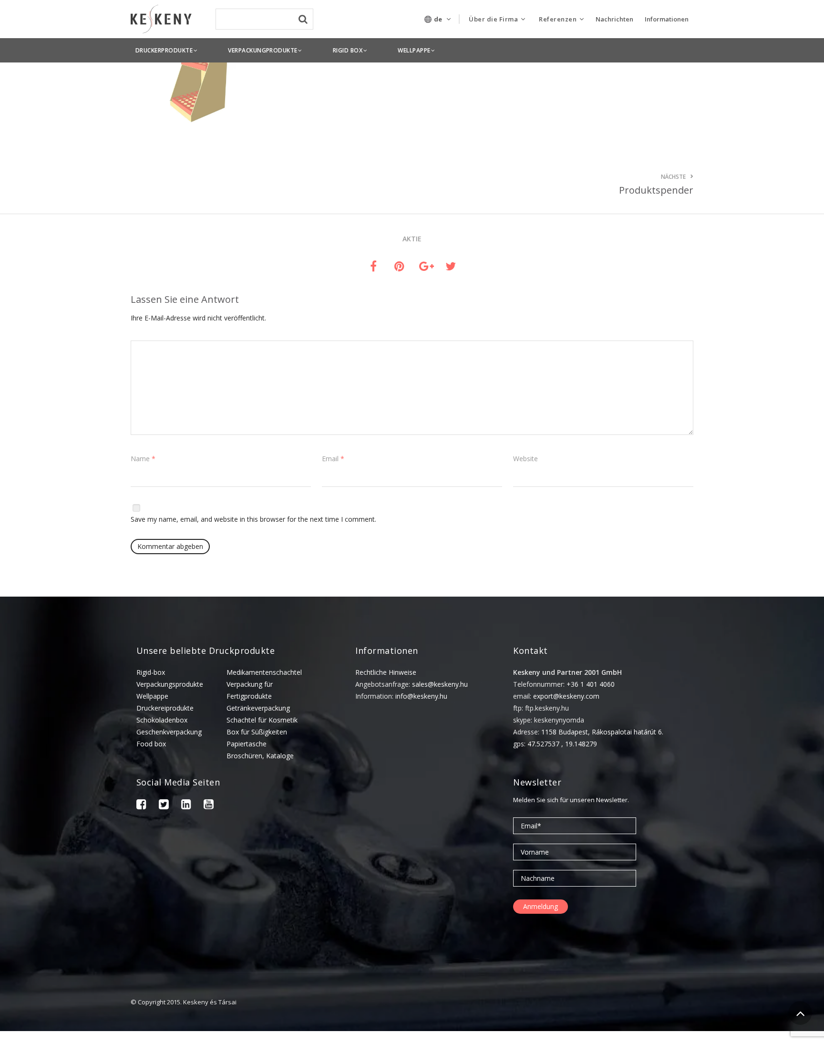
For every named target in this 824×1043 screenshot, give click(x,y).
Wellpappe (152, 696)
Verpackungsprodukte (169, 684)
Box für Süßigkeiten (257, 731)
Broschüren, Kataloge (260, 755)
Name (143, 458)
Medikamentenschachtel (264, 672)
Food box (151, 743)
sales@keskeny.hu (440, 684)
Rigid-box (150, 672)
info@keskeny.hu (421, 696)
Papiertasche (247, 743)
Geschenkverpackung (169, 731)
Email (333, 458)
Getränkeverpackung (258, 708)
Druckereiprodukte (165, 708)
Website (525, 458)
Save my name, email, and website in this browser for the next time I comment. (253, 519)
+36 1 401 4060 (590, 684)
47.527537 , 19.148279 (562, 743)
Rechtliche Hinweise (385, 672)
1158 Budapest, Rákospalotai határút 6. (602, 731)
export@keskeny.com (566, 696)
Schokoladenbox (161, 719)
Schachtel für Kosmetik (262, 719)
